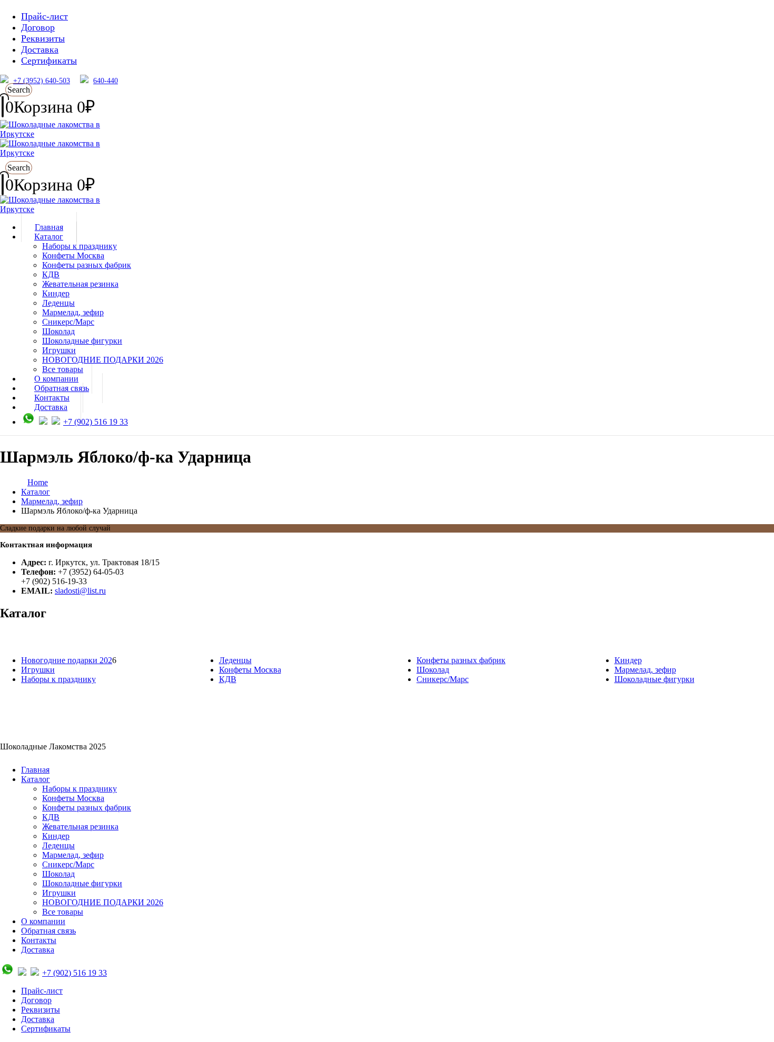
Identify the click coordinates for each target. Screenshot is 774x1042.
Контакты (38, 940)
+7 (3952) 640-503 (41, 81)
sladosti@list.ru (80, 590)
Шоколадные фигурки (82, 340)
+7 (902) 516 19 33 (95, 421)
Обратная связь (48, 930)
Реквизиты (43, 38)
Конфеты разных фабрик (86, 264)
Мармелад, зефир (73, 312)
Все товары (62, 911)
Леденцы (58, 302)
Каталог (48, 236)
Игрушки (59, 350)
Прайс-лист (44, 16)
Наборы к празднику (79, 246)
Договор (38, 27)
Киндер (56, 293)
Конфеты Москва (73, 255)
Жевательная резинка (80, 283)
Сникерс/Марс (68, 321)
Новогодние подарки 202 (66, 660)
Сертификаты (49, 60)
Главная (35, 769)
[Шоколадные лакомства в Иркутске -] (66, 209)
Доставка (39, 49)
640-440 (105, 81)
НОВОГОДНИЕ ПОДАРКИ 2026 (102, 359)
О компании (43, 921)
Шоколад (58, 331)
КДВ (50, 274)
